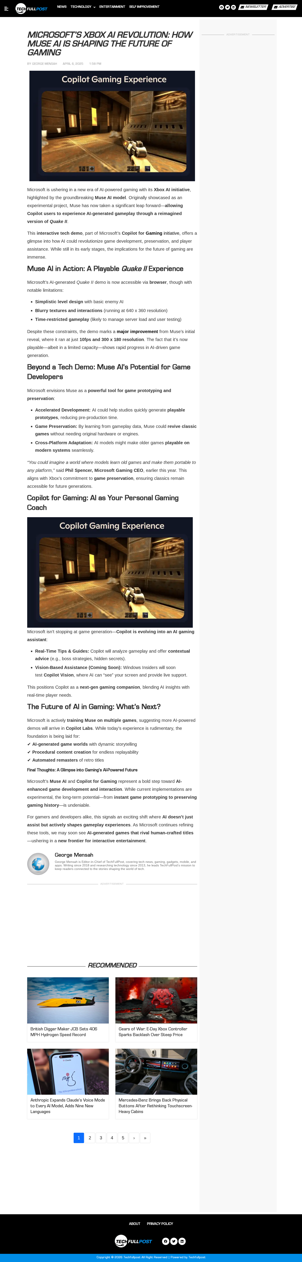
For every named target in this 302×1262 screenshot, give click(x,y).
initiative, (163, 233)
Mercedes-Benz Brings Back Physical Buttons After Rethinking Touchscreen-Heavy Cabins (155, 1107)
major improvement (137, 331)
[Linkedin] (233, 7)
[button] (83, 7)
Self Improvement (144, 7)
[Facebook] (221, 7)
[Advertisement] (112, 924)
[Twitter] (227, 7)
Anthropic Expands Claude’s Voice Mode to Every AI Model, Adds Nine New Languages (68, 1107)
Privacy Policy (160, 1224)
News (62, 7)
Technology (81, 7)
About (134, 1224)
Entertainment (112, 7)
